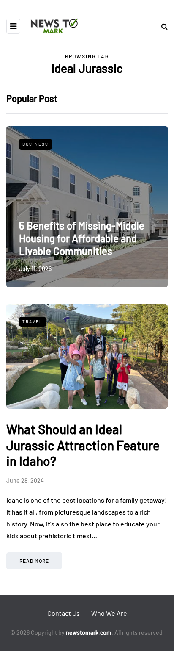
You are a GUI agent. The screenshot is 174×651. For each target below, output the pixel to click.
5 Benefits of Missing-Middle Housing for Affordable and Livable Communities (81, 238)
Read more (34, 561)
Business (35, 144)
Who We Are (109, 613)
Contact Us (63, 613)
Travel (32, 321)
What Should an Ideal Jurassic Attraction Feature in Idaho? (83, 444)
